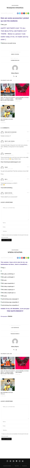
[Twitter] (10, 461)
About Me (17, 465)
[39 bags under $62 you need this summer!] (22, 89)
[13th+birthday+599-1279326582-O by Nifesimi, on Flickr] (10, 302)
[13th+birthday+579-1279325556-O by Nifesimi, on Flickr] (10, 298)
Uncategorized (15, 5)
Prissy (6, 167)
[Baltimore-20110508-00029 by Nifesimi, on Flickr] (8, 43)
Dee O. (6, 179)
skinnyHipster (4, 13)
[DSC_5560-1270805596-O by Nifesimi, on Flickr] (7, 277)
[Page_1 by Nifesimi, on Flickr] (3, 267)
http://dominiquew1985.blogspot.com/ (11, 162)
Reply (28, 131)
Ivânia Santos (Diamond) (10, 132)
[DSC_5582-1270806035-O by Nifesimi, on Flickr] (1, 270)
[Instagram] (19, 461)
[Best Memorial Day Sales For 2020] (8, 111)
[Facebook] (7, 461)
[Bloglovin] (16, 461)
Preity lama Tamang (10, 141)
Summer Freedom (15, 60)
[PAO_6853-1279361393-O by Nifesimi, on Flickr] (7, 286)
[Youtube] (16, 76)
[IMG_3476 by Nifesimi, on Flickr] (4, 24)
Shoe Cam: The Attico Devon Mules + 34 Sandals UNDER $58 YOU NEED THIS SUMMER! (8, 99)
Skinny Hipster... (9, 193)
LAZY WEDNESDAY (15, 327)
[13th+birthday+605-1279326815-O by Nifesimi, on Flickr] (10, 305)
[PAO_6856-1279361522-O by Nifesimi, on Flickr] (8, 289)
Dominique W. (8, 153)
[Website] (14, 76)
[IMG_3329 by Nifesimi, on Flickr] (4, 295)
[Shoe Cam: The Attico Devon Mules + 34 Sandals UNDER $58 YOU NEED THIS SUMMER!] (8, 89)
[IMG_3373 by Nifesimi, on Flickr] (3, 280)
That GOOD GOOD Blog (6, 187)
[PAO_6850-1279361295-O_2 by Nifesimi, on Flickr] (8, 292)
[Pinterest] (13, 461)
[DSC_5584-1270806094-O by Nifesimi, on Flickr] (8, 273)
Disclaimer (24, 465)
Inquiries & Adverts (7, 465)
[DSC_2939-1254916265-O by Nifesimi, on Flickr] (8, 283)
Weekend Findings (15, 333)
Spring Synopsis (15, 54)
